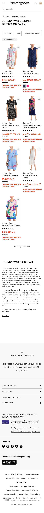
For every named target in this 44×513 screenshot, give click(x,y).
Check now (36, 432)
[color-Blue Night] (24, 86)
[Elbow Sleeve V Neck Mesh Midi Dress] (32, 108)
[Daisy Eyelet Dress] (32, 56)
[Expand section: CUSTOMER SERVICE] (22, 385)
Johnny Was (32, 310)
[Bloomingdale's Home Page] (20, 3)
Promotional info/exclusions (21, 432)
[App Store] (9, 462)
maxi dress (18, 294)
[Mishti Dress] (11, 56)
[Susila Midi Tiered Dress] (32, 158)
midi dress (30, 290)
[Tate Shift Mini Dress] (11, 208)
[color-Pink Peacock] (28, 86)
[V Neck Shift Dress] (11, 158)
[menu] (3, 2)
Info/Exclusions (22, 370)
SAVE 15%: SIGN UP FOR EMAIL (22, 356)
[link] (11, 79)
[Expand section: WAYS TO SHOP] (22, 403)
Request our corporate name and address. (24, 500)
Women (15, 16)
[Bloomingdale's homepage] (3, 17)
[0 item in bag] (40, 3)
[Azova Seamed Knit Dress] (11, 108)
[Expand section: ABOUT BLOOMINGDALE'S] (22, 397)
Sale (7, 16)
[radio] (24, 86)
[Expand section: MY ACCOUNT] (22, 391)
